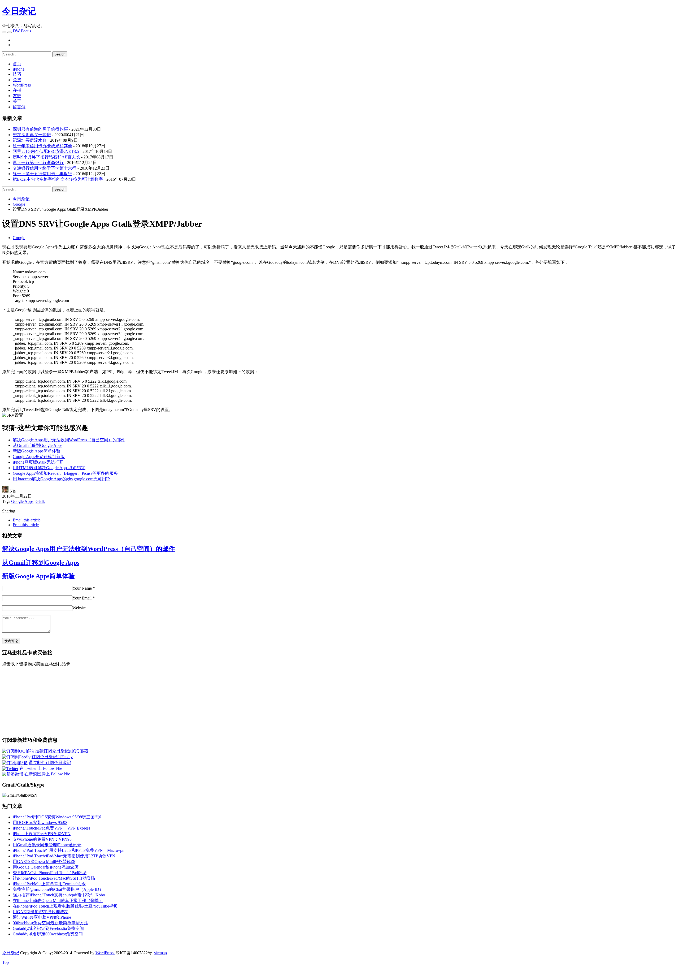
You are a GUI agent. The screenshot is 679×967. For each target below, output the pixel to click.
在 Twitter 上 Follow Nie (40, 768)
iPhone (18, 69)
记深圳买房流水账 (30, 140)
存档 (17, 90)
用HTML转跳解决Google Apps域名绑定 (49, 467)
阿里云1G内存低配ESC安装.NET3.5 (46, 151)
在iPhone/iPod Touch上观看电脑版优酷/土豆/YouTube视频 (65, 906)
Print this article (26, 525)
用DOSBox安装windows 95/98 (40, 822)
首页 (17, 64)
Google (19, 237)
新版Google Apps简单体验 (36, 451)
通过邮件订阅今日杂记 (50, 762)
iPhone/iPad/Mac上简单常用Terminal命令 (49, 884)
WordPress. (105, 953)
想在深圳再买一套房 (32, 134)
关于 (17, 101)
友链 (17, 95)
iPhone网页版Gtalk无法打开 (38, 462)
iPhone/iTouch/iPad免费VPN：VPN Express (51, 828)
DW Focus (22, 31)
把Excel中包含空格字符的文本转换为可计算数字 (58, 179)
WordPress (22, 85)
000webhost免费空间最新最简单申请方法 (50, 923)
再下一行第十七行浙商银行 (38, 162)
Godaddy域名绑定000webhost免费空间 (48, 934)
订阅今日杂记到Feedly (52, 756)
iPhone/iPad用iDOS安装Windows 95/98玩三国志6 (57, 817)
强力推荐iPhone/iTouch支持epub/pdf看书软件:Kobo (59, 895)
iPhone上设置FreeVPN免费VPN (42, 833)
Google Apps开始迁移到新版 (39, 456)
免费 (17, 79)
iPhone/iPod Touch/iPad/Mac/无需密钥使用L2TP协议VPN (64, 856)
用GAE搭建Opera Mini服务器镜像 (44, 861)
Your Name (82, 588)
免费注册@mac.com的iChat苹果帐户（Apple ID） (58, 889)
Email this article (27, 520)
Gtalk (40, 501)
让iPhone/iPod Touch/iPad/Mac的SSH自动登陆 (54, 878)
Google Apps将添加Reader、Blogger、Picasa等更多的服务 (65, 473)
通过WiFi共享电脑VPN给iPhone (42, 917)
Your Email (82, 598)
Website (79, 608)
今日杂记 (19, 11)
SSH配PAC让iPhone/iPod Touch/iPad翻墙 (49, 872)
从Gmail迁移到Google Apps (37, 445)
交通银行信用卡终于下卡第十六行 (44, 168)
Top (5, 962)
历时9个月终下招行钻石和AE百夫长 (46, 157)
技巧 (17, 74)
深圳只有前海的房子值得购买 (40, 129)
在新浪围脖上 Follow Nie (47, 774)
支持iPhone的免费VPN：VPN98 (42, 839)
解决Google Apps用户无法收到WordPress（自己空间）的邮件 (69, 440)
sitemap (160, 953)
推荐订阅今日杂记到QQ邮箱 (61, 751)
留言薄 (19, 107)
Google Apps (22, 501)
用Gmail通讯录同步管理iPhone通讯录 (47, 845)
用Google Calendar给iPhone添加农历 (46, 867)
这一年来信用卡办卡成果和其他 (42, 146)
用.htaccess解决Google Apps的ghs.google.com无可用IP (61, 479)
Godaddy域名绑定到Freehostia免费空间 (48, 928)
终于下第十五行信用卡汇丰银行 (42, 173)
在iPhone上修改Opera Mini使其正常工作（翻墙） (58, 900)
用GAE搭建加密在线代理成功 (40, 911)
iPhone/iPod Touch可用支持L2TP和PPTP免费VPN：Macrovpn (68, 850)
